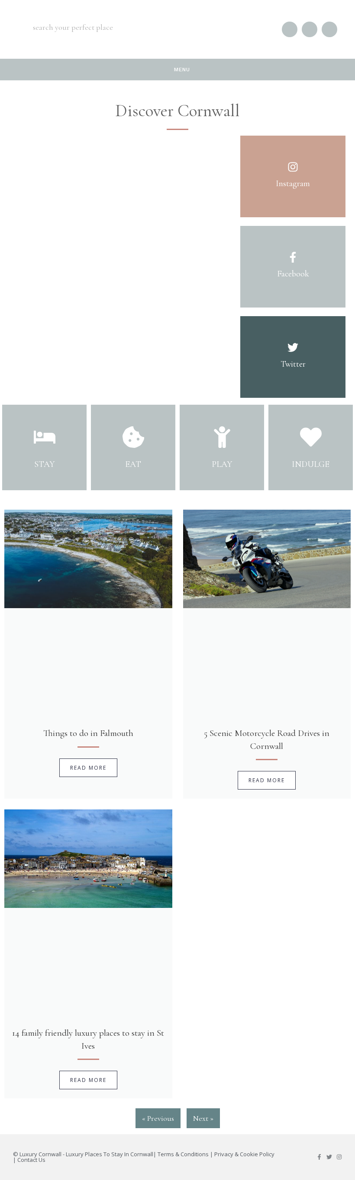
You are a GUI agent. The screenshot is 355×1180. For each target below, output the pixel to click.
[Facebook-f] (319, 1157)
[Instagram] (339, 1157)
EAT (133, 464)
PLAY (222, 464)
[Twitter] (329, 1157)
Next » (203, 1118)
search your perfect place (73, 27)
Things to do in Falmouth (88, 733)
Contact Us (31, 1160)
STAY (44, 464)
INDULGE (310, 464)
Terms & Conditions (183, 1154)
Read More (88, 767)
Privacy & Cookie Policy (244, 1154)
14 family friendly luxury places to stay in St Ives (88, 1039)
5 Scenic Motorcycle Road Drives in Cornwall (266, 739)
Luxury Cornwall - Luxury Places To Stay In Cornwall (86, 1154)
